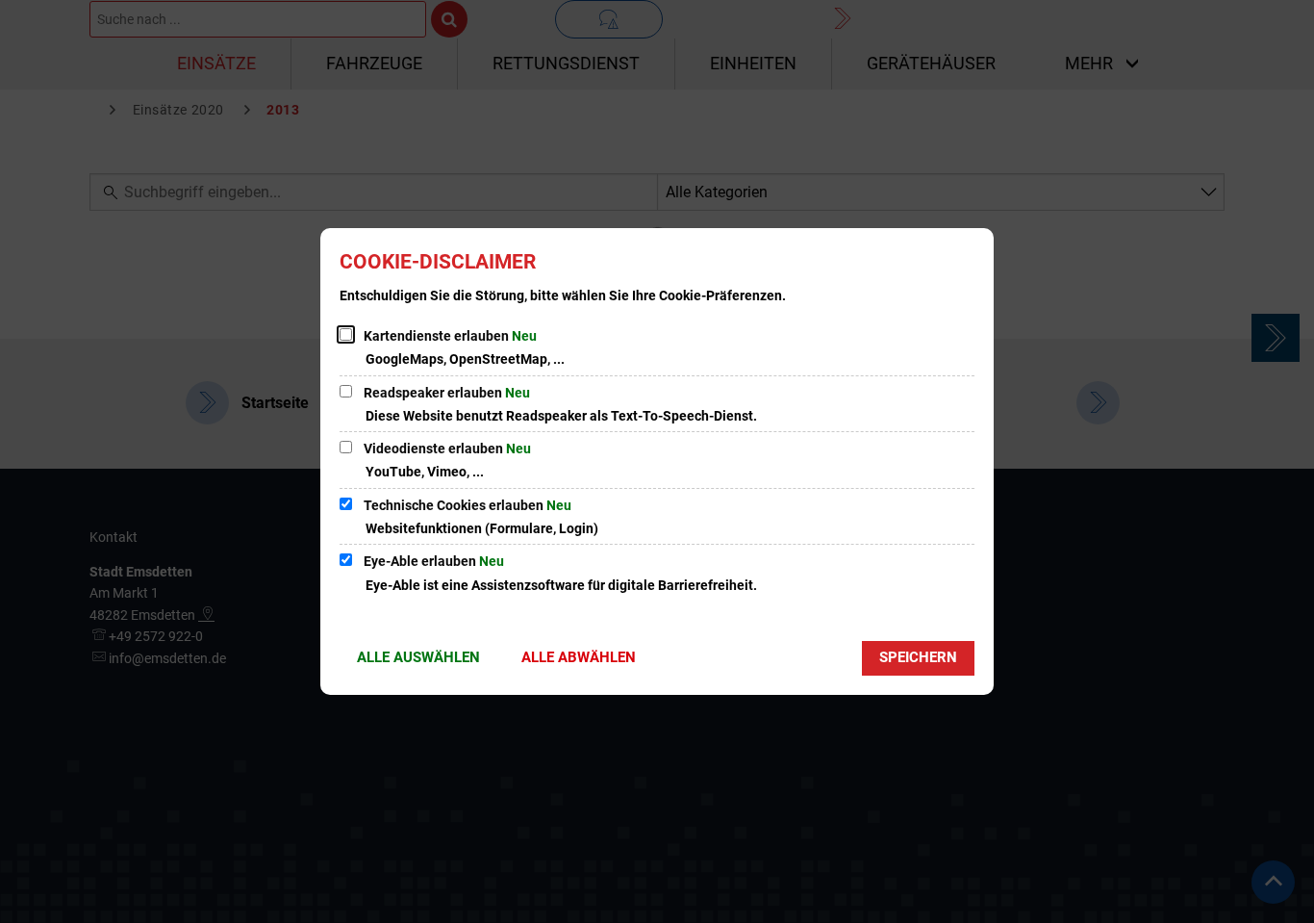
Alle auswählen (418, 657)
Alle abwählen (578, 657)
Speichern (918, 657)
